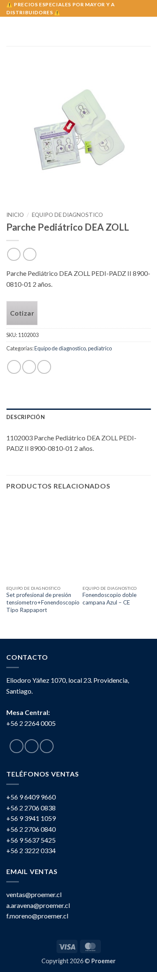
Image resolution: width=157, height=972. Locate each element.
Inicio (15, 214)
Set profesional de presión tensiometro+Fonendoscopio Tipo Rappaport (43, 602)
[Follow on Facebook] (16, 746)
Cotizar (22, 313)
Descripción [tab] (25, 417)
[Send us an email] (47, 746)
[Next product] (13, 254)
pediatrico (100, 348)
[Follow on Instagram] (32, 746)
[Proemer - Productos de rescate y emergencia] (78, 31)
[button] (11, 31)
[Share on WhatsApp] (14, 367)
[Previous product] (29, 254)
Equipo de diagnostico (67, 214)
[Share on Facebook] (29, 367)
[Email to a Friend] (44, 367)
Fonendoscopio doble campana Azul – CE (109, 598)
